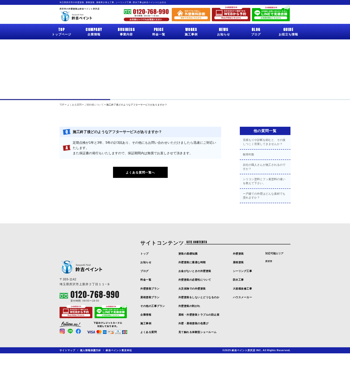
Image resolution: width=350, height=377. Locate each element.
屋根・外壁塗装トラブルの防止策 (199, 314)
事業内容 (126, 31)
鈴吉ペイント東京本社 (119, 350)
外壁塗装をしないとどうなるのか (199, 297)
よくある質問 (148, 332)
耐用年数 (248, 154)
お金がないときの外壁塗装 (194, 270)
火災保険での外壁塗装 (192, 288)
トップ (144, 253)
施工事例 (191, 31)
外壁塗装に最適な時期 (192, 262)
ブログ (256, 31)
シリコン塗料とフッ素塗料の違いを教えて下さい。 (264, 181)
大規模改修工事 (242, 288)
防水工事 (238, 279)
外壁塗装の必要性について (194, 279)
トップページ (61, 31)
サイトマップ (67, 350)
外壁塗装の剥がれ (189, 305)
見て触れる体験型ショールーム (197, 332)
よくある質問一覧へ (140, 172)
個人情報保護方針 (90, 350)
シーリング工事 (242, 270)
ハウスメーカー (242, 297)
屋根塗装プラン (150, 297)
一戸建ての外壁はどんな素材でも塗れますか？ (264, 195)
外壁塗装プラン (150, 288)
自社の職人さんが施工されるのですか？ (264, 166)
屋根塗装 (238, 262)
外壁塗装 (238, 253)
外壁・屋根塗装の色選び (193, 323)
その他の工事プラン (152, 305)
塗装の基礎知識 (188, 253)
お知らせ (223, 31)
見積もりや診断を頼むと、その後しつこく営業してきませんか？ (264, 142)
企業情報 (94, 31)
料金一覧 (158, 31)
